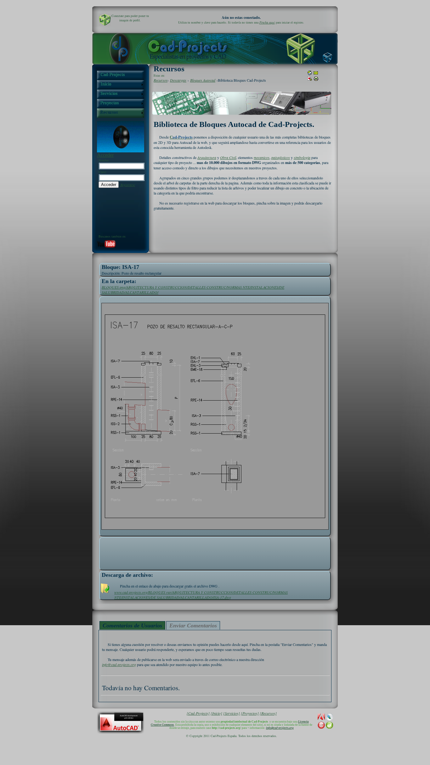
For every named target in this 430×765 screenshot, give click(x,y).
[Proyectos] (250, 713)
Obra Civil (228, 157)
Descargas (178, 80)
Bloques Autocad (202, 80)
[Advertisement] (215, 552)
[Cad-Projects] (198, 713)
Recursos (160, 80)
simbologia (302, 157)
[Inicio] (216, 713)
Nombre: (104, 160)
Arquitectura (206, 157)
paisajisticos (280, 157)
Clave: (103, 172)
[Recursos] (268, 713)
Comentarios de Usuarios (132, 625)
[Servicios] (231, 713)
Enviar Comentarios (193, 625)
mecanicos (261, 157)
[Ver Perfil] (105, 20)
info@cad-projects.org (119, 664)
